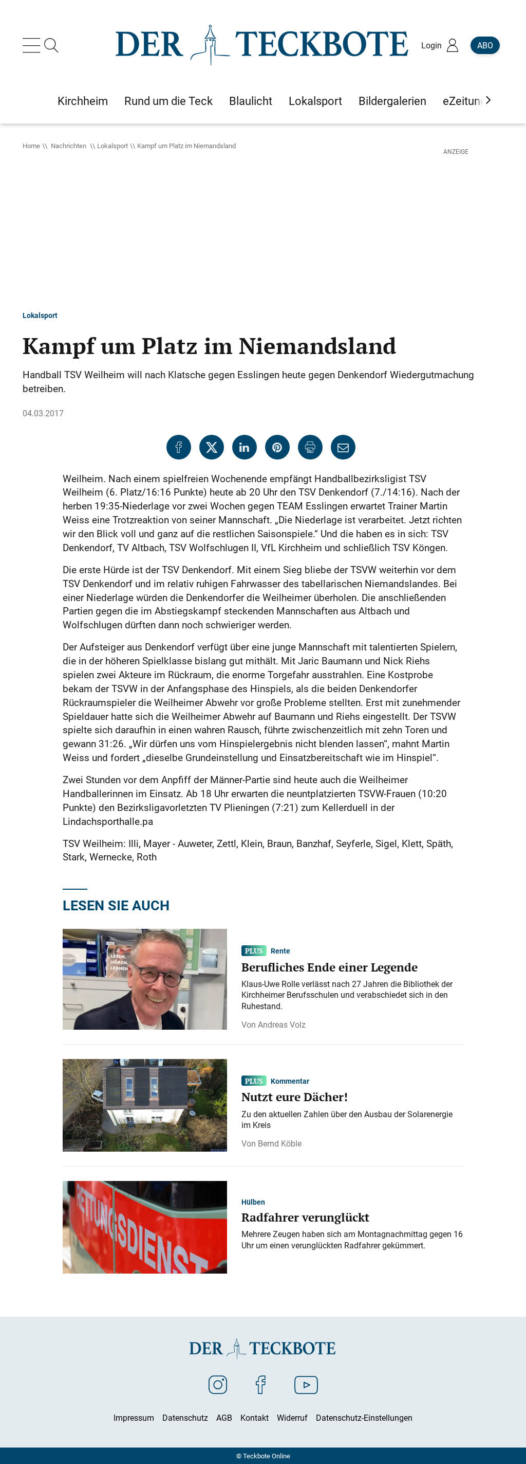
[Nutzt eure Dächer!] (145, 1104)
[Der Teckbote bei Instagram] (218, 1384)
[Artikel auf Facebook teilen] (178, 447)
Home (31, 145)
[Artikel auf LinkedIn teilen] (244, 447)
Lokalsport (112, 145)
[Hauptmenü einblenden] (33, 45)
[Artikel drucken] (310, 447)
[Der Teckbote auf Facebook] (261, 1384)
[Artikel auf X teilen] (211, 447)
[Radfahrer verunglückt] (145, 1226)
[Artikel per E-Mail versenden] (343, 447)
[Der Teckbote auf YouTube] (306, 1384)
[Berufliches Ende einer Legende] (145, 978)
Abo (485, 45)
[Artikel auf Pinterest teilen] (277, 447)
